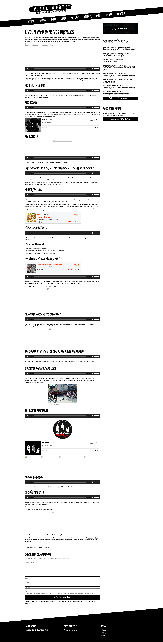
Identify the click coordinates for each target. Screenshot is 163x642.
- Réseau (103, 633)
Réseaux (87, 16)
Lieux (63, 19)
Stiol (40, 547)
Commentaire (30, 562)
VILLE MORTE (31, 626)
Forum (109, 14)
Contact (121, 13)
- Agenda (103, 630)
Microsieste (31, 136)
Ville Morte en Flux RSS (71, 630)
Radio (53, 19)
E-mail (27, 583)
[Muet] (92, 69)
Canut (82, 37)
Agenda (43, 20)
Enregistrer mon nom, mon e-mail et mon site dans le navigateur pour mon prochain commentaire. (59, 593)
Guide (99, 15)
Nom (27, 578)
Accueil (31, 21)
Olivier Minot (36, 39)
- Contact (103, 636)
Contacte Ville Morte (120, 119)
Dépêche (28, 509)
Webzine (74, 17)
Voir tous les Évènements (120, 98)
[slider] (96, 68)
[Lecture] (27, 69)
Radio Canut (56, 535)
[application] (62, 69)
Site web (28, 587)
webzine (47, 547)
